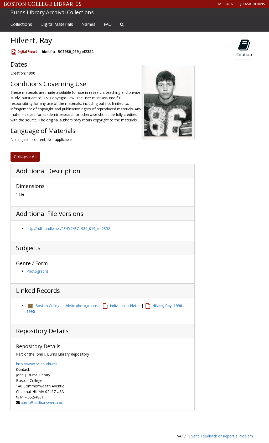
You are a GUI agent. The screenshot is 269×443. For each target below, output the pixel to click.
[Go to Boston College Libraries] (42, 4)
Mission (226, 3)
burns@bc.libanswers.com (43, 402)
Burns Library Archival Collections (52, 12)
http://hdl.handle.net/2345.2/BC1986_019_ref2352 (68, 228)
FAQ (108, 24)
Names (88, 24)
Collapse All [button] (25, 157)
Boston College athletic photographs (66, 305)
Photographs (38, 271)
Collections (21, 24)
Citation (244, 54)
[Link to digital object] (168, 102)
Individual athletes (125, 305)
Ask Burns (254, 3)
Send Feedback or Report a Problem (222, 436)
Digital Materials (56, 24)
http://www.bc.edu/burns (37, 363)
